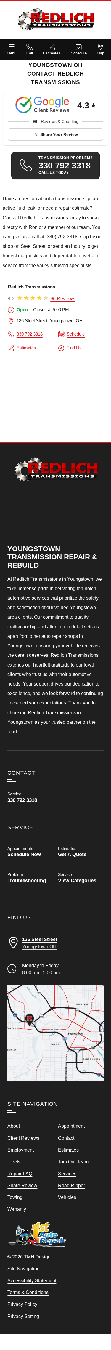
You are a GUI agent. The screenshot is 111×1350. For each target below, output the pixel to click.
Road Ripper (71, 1185)
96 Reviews (62, 298)
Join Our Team (73, 1161)
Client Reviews (23, 1138)
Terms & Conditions (28, 1292)
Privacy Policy (22, 1304)
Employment (20, 1149)
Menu (11, 53)
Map (100, 53)
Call (29, 53)
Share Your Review (59, 134)
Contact (66, 1138)
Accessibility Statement (31, 1280)
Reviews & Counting (55, 121)
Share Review (22, 1185)
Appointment (71, 1126)
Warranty (16, 1209)
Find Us (74, 347)
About (13, 1126)
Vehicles (67, 1197)
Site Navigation (23, 1268)
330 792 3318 (30, 333)
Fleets (13, 1161)
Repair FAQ (19, 1173)
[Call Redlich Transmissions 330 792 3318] (30, 797)
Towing (14, 1197)
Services (67, 1173)
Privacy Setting (23, 1316)
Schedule (79, 53)
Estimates (51, 53)
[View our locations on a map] (55, 1033)
